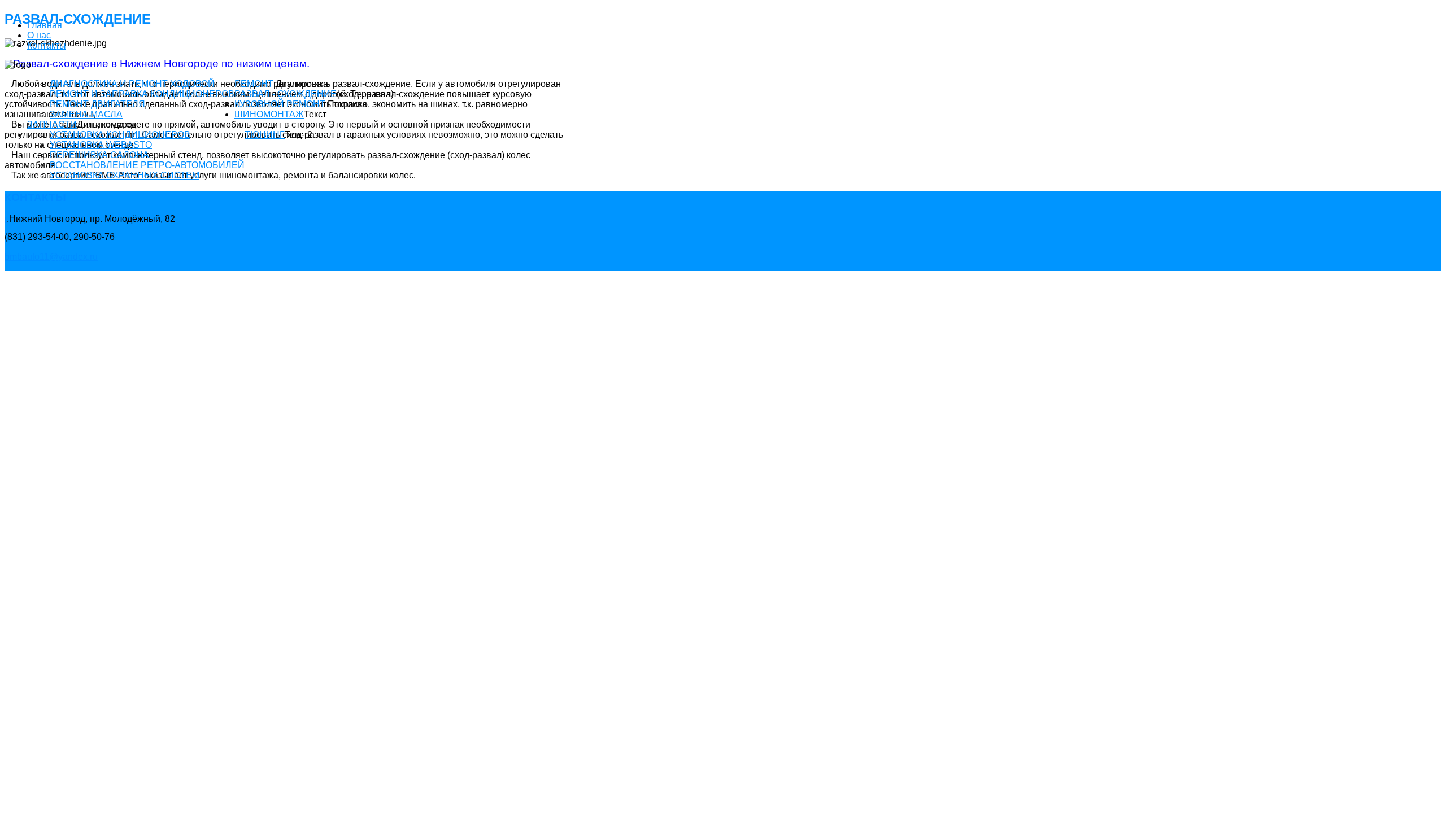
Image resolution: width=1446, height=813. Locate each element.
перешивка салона (99, 155)
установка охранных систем (124, 175)
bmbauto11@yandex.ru (51, 256)
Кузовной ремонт (281, 104)
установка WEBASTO (101, 145)
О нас (39, 35)
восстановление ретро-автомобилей (147, 165)
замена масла (86, 114)
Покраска (347, 104)
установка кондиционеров (120, 134)
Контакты (46, 45)
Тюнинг (265, 134)
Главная (44, 25)
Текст (315, 114)
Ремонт (255, 84)
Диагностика (302, 84)
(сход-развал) (365, 94)
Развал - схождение (285, 94)
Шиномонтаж (269, 114)
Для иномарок (106, 124)
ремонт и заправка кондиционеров (142, 94)
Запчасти (52, 124)
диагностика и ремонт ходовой (132, 84)
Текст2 (298, 134)
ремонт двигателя (97, 104)
